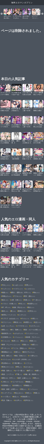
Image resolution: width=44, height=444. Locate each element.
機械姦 (29, 382)
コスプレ (35, 326)
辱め (36, 292)
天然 (29, 393)
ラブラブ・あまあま (10, 318)
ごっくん (33, 389)
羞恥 (5, 330)
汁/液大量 (17, 363)
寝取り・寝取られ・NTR (21, 292)
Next (42, 14)
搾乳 (19, 367)
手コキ (6, 348)
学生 (22, 303)
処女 (5, 300)
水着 (35, 318)
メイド (28, 363)
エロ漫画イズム (15, 435)
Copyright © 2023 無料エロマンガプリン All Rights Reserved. (22, 441)
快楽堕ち (32, 303)
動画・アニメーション (11, 344)
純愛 (38, 370)
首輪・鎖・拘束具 (31, 374)
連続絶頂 (6, 333)
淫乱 (23, 389)
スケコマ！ (24, 435)
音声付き (28, 400)
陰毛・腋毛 (7, 356)
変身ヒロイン (8, 367)
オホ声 (18, 400)
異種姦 (28, 385)
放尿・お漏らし (24, 378)
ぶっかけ (30, 289)
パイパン (6, 359)
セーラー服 (20, 370)
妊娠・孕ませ (19, 307)
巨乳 (28, 285)
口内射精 (6, 337)
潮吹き (18, 322)
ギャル (25, 318)
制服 (5, 292)
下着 (19, 374)
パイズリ (18, 289)
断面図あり (7, 352)
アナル (18, 296)
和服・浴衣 (7, 370)
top (9, 435)
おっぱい (18, 285)
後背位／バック (9, 315)
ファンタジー (32, 333)
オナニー (6, 322)
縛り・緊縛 (16, 330)
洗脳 (26, 344)
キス (32, 348)
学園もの (6, 296)
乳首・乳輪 (7, 400)
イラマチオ (22, 326)
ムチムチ (18, 333)
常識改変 (25, 396)
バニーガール (17, 382)
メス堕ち (33, 356)
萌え (24, 341)
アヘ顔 (37, 300)
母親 (37, 393)
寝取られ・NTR (8, 378)
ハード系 (6, 396)
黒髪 (33, 341)
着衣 (5, 311)
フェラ (6, 289)
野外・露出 (29, 296)
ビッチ (22, 315)
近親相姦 (6, 385)
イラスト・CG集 (9, 303)
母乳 (36, 378)
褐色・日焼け (20, 356)
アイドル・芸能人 (19, 348)
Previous (2, 14)
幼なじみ (19, 393)
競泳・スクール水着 (32, 330)
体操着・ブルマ (33, 337)
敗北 (16, 396)
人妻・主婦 (16, 300)
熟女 (31, 307)
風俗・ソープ (8, 374)
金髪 (35, 344)
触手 (30, 370)
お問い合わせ (32, 435)
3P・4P (6, 307)
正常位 (32, 311)
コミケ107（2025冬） (22, 359)
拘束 (27, 300)
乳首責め (6, 363)
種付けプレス (29, 352)
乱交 (37, 322)
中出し (6, 285)
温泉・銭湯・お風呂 (10, 389)
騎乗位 (22, 311)
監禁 (15, 341)
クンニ (6, 341)
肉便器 (28, 322)
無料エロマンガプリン (22, 3)
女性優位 (17, 385)
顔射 (17, 352)
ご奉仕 (5, 382)
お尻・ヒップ (8, 326)
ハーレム (18, 337)
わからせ (28, 367)
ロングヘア (7, 393)
